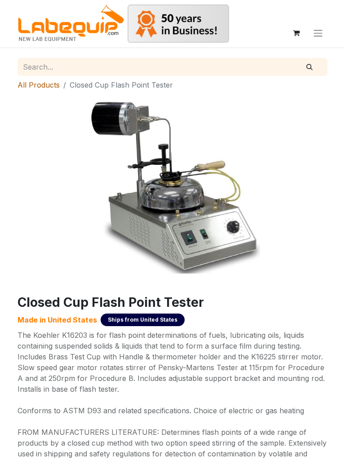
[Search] (309, 67)
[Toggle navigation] (318, 33)
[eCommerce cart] (296, 33)
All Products (39, 84)
